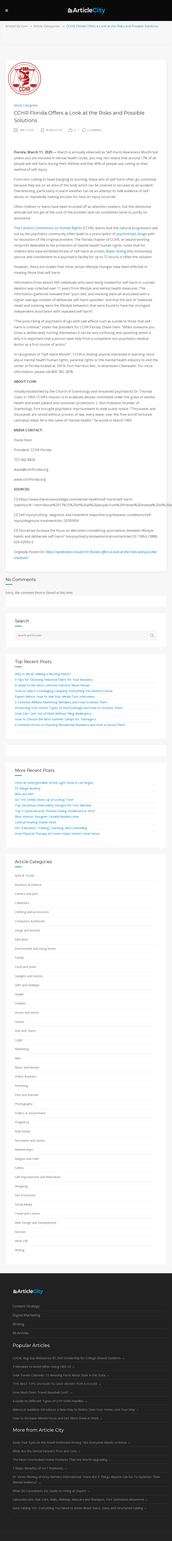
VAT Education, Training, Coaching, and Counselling (51, 828)
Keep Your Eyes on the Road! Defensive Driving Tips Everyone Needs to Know (72, 1442)
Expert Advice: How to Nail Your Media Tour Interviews (55, 696)
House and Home (27, 1012)
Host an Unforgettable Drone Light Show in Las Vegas (54, 782)
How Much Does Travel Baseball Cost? (43, 1392)
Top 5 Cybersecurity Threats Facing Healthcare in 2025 (55, 811)
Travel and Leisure (27, 1213)
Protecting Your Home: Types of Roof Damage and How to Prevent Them (68, 708)
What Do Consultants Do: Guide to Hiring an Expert (51, 1491)
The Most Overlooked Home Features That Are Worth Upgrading (62, 1459)
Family (19, 958)
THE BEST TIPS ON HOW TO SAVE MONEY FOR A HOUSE (57, 1384)
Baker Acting (116, 251)
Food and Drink (25, 967)
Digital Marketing (26, 1315)
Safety (19, 1168)
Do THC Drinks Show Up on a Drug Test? (44, 799)
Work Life (21, 1241)
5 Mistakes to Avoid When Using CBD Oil (44, 1366)
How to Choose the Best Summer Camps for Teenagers (55, 719)
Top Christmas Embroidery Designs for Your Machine (53, 805)
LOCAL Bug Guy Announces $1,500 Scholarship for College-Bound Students (69, 1358)
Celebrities (22, 903)
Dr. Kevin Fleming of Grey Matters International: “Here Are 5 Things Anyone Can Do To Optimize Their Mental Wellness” (86, 1479)
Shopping (21, 1186)
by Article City (54, 130)
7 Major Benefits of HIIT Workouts (40, 1468)
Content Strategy (26, 1306)
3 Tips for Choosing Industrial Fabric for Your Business (54, 679)
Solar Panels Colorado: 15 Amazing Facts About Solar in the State (61, 1375)
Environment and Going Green (35, 949)
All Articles (21, 1333)
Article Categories (47, 26)
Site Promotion (25, 1195)
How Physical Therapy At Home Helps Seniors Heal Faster (57, 833)
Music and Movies (27, 1067)
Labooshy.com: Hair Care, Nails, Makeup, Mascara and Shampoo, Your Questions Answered (80, 1499)
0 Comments (94, 130)
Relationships (24, 1150)
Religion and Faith (27, 1159)
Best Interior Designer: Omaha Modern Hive (47, 816)
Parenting (21, 1086)
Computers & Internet (30, 921)
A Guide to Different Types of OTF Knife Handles (50, 1401)
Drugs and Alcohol (27, 930)
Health (19, 994)
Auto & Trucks (24, 875)
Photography (24, 1104)
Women (20, 1232)
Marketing (22, 1049)
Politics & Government (30, 1113)
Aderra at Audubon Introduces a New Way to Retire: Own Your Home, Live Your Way (76, 1409)
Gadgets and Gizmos (29, 976)
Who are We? (24, 794)
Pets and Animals (26, 1095)
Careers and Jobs (26, 894)
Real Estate (22, 1131)
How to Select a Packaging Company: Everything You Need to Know (64, 691)
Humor (19, 1022)
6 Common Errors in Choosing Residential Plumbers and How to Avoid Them (70, 725)
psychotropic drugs (131, 234)
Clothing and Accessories (32, 912)
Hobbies (20, 1003)
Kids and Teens (25, 1031)
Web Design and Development (35, 1223)
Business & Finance (28, 885)
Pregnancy (22, 1122)
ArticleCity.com (16, 26)
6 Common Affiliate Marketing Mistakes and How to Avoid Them (61, 702)
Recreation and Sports (30, 1140)
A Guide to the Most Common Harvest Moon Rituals (52, 685)
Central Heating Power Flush (35, 822)
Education (21, 939)
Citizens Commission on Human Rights (51, 228)
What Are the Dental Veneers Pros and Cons (47, 1451)
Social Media (23, 1204)
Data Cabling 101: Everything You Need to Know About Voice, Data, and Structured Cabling (80, 1508)
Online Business (25, 1076)
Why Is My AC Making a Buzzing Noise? (43, 674)
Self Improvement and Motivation (38, 1177)
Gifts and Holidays (27, 985)
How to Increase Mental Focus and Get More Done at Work (58, 1418)
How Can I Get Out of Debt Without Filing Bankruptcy (53, 713)
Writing (19, 1250)
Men (18, 1058)
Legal (18, 1040)
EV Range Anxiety (27, 788)
